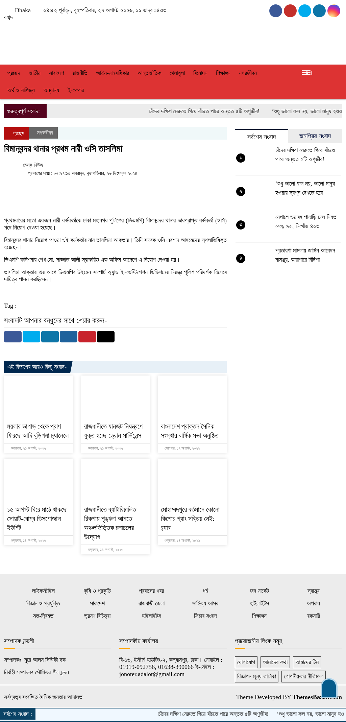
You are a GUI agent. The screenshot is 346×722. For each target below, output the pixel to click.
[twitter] (319, 10)
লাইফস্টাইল (43, 590)
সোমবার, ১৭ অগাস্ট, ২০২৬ (182, 448)
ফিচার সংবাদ (205, 615)
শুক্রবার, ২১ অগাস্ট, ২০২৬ (28, 448)
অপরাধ (313, 603)
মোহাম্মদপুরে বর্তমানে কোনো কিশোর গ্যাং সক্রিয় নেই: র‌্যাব (190, 518)
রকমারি (313, 615)
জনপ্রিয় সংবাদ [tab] (315, 136)
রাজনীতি (80, 73)
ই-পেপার (76, 90)
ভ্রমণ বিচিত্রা (97, 615)
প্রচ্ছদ (13, 73)
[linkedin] (333, 10)
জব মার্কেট (259, 590)
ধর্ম (205, 590)
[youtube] (290, 10)
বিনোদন (200, 73)
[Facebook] (13, 336)
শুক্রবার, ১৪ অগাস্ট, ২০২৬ (28, 540)
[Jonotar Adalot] (57, 43)
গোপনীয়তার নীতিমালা (303, 676)
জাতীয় (35, 73)
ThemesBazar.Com (317, 697)
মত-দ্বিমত (43, 615)
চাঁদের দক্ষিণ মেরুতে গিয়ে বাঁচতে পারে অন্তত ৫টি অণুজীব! (194, 111)
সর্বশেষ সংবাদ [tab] (261, 137)
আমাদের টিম (307, 662)
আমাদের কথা (275, 662)
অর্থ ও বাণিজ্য (21, 90)
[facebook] (275, 10)
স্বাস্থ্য (313, 590)
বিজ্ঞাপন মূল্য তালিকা (256, 676)
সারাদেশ (56, 73)
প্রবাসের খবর (151, 590)
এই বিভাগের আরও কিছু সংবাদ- (37, 366)
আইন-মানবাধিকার (112, 73)
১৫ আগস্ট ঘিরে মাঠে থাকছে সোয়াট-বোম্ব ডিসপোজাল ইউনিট (37, 518)
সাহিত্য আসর (205, 603)
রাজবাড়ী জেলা (152, 603)
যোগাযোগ (246, 662)
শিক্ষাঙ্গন (223, 73)
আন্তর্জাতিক (149, 73)
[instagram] (304, 10)
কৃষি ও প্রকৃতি (97, 590)
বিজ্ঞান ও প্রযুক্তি (43, 603)
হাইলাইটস (259, 603)
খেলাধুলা (177, 73)
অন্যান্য (51, 90)
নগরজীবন (248, 73)
